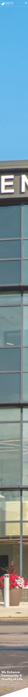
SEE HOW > (5, 688)
